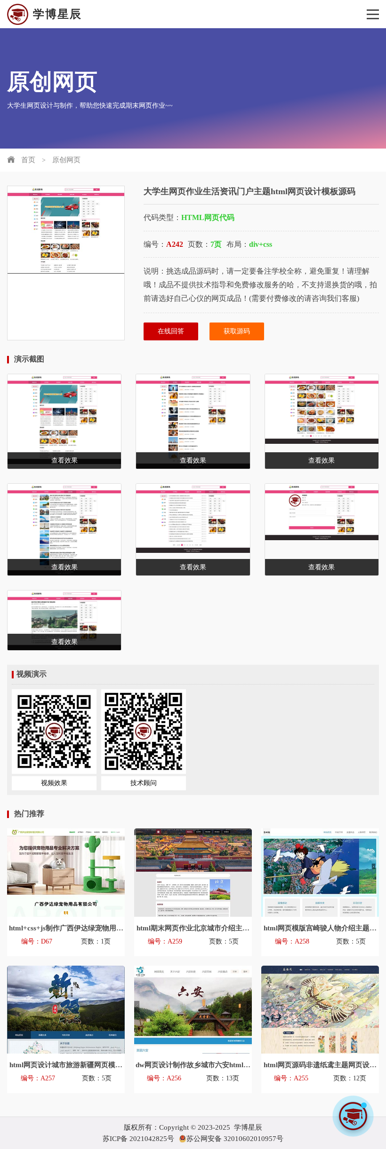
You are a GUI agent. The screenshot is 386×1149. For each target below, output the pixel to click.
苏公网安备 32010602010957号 (234, 1138)
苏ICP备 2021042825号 (138, 1138)
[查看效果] (321, 409)
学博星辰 (57, 14)
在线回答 (171, 331)
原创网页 (66, 160)
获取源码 (237, 331)
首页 (28, 160)
